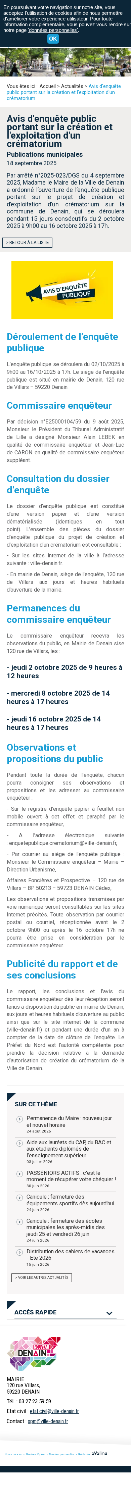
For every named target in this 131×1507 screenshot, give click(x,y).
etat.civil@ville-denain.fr (54, 1411)
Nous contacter (13, 1454)
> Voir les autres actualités (41, 1277)
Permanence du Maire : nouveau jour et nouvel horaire (69, 1124)
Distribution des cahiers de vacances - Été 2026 (71, 1257)
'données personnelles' (53, 30)
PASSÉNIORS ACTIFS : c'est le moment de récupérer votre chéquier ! (71, 1179)
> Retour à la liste (27, 242)
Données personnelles (61, 1454)
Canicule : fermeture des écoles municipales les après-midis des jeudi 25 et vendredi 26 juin (66, 1230)
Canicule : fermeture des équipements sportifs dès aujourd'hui (70, 1203)
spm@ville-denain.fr (48, 1421)
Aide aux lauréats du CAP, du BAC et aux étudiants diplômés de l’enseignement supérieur (69, 1151)
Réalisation (85, 1454)
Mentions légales (35, 1454)
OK (53, 39)
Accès (35, 1312)
